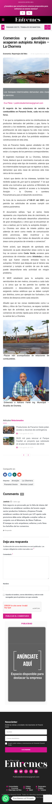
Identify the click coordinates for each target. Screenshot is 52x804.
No (29, 13)
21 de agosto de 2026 (25, 447)
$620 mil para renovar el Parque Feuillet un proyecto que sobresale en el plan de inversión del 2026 (32, 441)
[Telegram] (36, 771)
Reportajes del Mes (19, 54)
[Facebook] (16, 771)
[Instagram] (26, 771)
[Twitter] (21, 771)
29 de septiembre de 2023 (40, 54)
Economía (7, 54)
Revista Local (27, 484)
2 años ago (16, 502)
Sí (22, 13)
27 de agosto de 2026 (25, 433)
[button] (5, 798)
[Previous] (24, 455)
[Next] (28, 455)
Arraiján (15, 481)
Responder (8, 530)
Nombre (6, 584)
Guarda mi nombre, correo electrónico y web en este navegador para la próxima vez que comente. (24, 596)
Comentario (8, 554)
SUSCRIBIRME (26, 749)
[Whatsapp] (31, 771)
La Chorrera (27, 481)
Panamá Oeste (11, 484)
